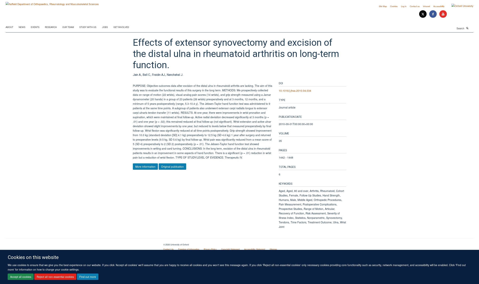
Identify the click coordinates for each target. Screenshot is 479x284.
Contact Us (168, 249)
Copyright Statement (230, 249)
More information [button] (145, 166)
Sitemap (273, 249)
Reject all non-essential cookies (55, 277)
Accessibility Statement (254, 249)
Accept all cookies (20, 277)
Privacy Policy (210, 249)
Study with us (87, 27)
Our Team (68, 27)
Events (35, 27)
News (22, 27)
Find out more (87, 277)
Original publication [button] (172, 166)
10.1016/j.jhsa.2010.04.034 (295, 90)
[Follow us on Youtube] (443, 14)
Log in (403, 6)
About (9, 27)
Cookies (394, 6)
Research (51, 27)
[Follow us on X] (423, 14)
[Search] (467, 28)
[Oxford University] (459, 6)
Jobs (105, 27)
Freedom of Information (188, 249)
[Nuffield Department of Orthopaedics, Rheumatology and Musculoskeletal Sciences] (52, 2)
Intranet (426, 6)
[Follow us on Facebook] (433, 14)
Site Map (383, 6)
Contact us (415, 6)
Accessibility (439, 6)
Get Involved (121, 27)
